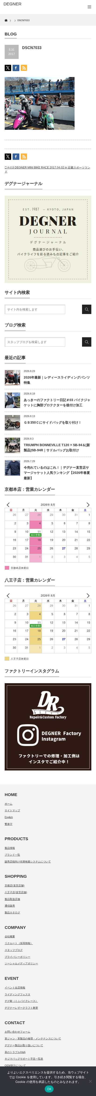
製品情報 (10, 848)
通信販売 (10, 905)
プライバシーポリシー (17, 956)
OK (49, 1089)
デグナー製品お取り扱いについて (24, 1045)
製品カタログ (12, 912)
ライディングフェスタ (17, 994)
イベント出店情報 (15, 987)
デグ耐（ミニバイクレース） (21, 1001)
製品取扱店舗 (12, 899)
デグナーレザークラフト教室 (21, 1007)
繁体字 (8, 824)
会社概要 (10, 936)
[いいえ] (90, 1081)
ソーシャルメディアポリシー (21, 963)
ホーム (8, 803)
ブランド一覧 (12, 854)
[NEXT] (86, 504)
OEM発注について (15, 1065)
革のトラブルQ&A (15, 1052)
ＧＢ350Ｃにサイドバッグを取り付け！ (53, 422)
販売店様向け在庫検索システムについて (28, 861)
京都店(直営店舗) (14, 885)
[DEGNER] (22, 4)
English (9, 817)
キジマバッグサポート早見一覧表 (24, 1058)
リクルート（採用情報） (19, 943)
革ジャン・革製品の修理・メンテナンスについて (33, 1038)
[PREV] (9, 504)
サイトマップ (12, 810)
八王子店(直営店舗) (16, 892)
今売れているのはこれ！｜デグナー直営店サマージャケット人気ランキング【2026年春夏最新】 (57, 473)
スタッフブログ (14, 950)
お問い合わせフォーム (17, 1031)
